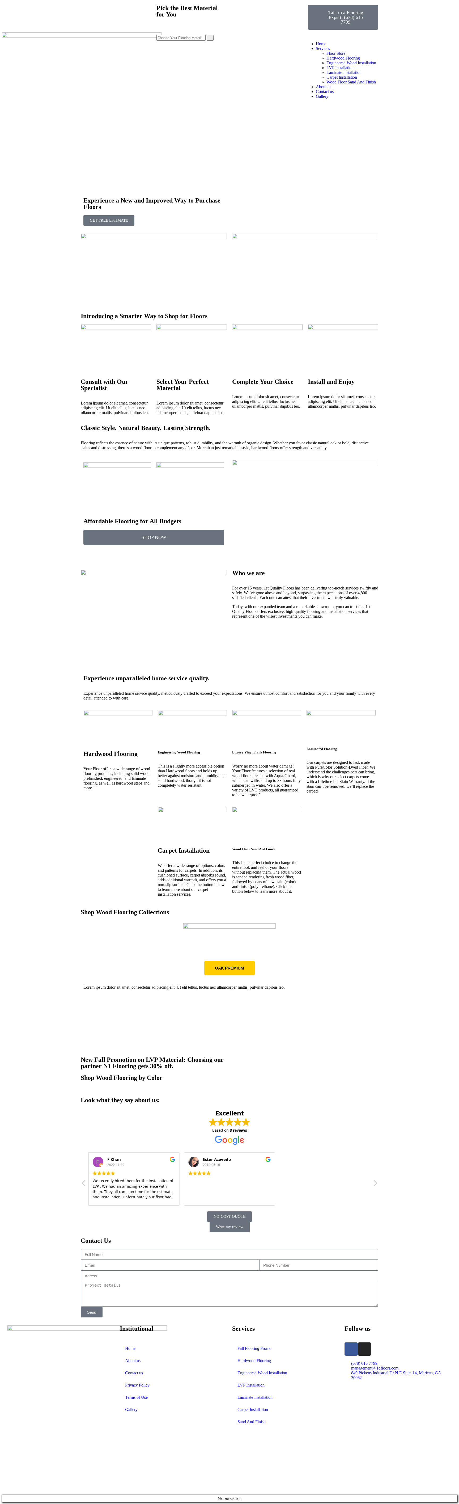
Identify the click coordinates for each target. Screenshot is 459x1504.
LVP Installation (251, 1385)
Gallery (131, 1409)
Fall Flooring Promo (254, 1348)
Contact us (134, 1373)
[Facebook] (351, 1349)
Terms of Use (136, 1397)
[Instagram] (364, 1349)
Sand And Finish (251, 1421)
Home (130, 1348)
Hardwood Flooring (254, 1360)
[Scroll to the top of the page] (3, 1492)
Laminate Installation (255, 1397)
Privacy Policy (137, 1385)
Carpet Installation (252, 1409)
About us (133, 1360)
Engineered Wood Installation (262, 1373)
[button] (85, 982)
